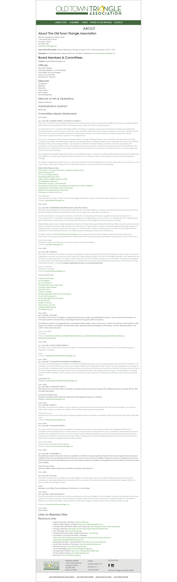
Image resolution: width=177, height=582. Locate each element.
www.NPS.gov (94, 533)
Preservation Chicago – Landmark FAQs (52, 183)
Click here (41, 192)
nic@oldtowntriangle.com (54, 244)
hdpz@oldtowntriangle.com (55, 200)
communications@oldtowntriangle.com (59, 446)
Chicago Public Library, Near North (50, 285)
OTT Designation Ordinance (48, 181)
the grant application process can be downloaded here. (83, 263)
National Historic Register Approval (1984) (52, 179)
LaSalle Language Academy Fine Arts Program (54, 294)
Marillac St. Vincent (45, 303)
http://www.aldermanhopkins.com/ (90, 524)
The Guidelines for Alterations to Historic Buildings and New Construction (95, 144)
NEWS (85, 23)
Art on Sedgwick (44, 281)
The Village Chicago (45, 309)
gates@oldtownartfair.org (47, 338)
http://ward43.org (82, 522)
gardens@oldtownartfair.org (114, 336)
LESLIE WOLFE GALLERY (104, 577)
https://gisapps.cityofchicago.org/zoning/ (105, 526)
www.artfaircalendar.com (80, 553)
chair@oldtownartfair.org (53, 336)
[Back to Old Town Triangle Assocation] (88, 10)
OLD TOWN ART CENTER (85, 577)
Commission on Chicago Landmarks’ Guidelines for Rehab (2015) (61, 170)
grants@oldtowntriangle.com (55, 271)
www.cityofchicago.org (73, 531)
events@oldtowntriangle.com (55, 420)
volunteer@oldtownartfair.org (93, 336)
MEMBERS (75, 23)
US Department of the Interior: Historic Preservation (55, 188)
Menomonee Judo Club (46, 305)
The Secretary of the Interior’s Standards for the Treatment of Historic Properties (65, 186)
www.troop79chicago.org (72, 555)
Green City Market (44, 292)
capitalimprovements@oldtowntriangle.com (60, 356)
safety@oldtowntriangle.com (55, 399)
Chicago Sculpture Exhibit (47, 287)
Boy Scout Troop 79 (45, 283)
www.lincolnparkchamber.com (90, 544)
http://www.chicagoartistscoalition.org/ (85, 551)
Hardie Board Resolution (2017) (49, 177)
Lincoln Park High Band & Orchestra (50, 298)
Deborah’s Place (44, 289)
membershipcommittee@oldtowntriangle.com (61, 381)
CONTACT (118, 23)
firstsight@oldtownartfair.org (72, 336)
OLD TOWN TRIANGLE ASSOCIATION (61, 577)
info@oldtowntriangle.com (47, 46)
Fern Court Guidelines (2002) (48, 175)
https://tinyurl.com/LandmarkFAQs (94, 542)
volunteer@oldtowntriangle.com (104, 53)
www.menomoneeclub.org (76, 546)
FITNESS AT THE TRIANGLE (101, 23)
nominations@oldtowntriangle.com (57, 504)
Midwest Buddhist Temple (47, 307)
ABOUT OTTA (61, 23)
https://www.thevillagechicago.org (79, 549)
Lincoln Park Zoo (44, 300)
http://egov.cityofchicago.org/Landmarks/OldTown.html (88, 529)
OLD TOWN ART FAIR (121, 577)
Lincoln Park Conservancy (47, 296)
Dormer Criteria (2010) (46, 172)
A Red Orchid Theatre (46, 278)
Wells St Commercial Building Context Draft (53, 190)
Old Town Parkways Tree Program (66, 234)
